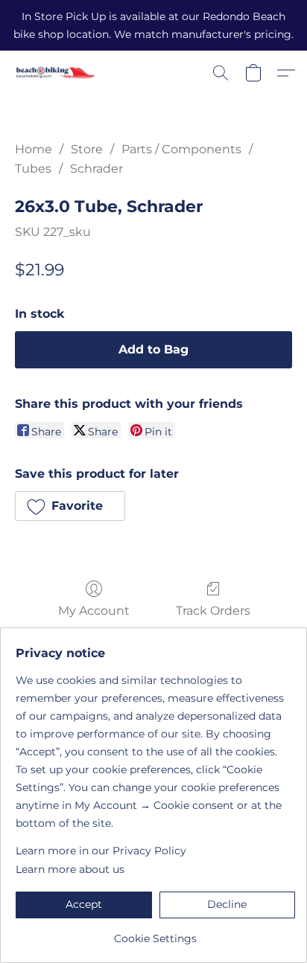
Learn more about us (70, 869)
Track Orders (213, 611)
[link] (155, 932)
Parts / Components (181, 149)
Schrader (96, 168)
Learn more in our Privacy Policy (101, 850)
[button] (58, 73)
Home (33, 149)
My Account (94, 611)
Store (87, 149)
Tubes (33, 168)
